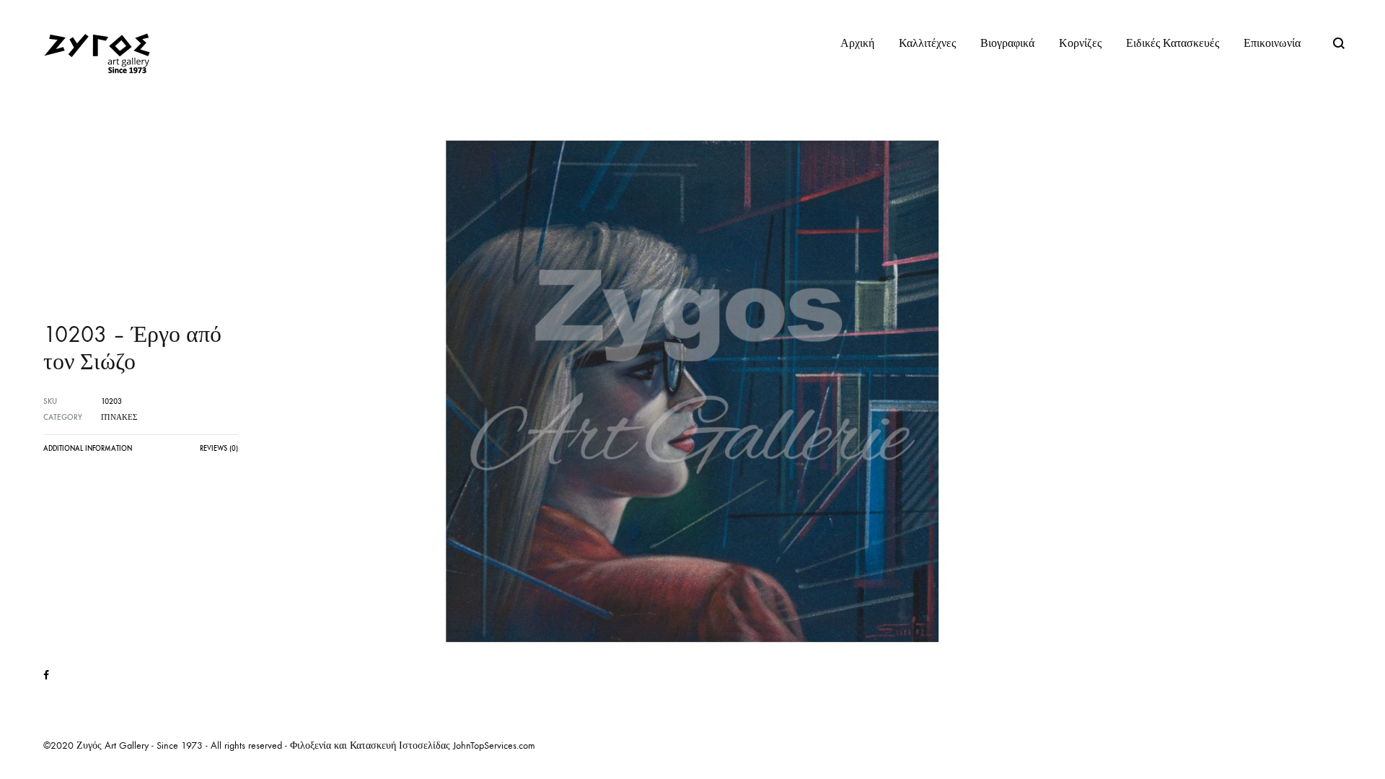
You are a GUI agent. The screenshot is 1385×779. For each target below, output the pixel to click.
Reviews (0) (219, 448)
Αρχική (857, 43)
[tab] (87, 452)
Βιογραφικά (1007, 43)
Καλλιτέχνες (927, 43)
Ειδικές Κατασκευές (1172, 43)
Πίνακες (119, 417)
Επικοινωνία (1272, 43)
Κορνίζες (1080, 43)
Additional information (87, 448)
